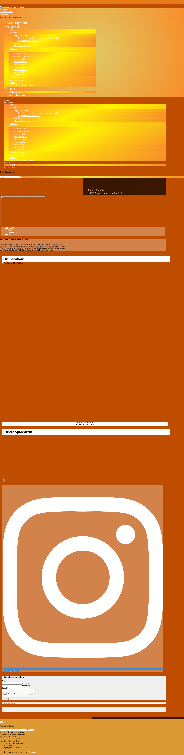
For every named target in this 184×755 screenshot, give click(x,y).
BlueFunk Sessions (22, 46)
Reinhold (8, 230)
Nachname (26, 686)
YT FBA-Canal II (21, 56)
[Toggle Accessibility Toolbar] (1, 722)
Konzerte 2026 (20, 59)
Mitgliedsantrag (16, 80)
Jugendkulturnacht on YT (29, 40)
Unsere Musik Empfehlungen (22, 85)
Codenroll (32, 752)
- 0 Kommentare (11, 232)
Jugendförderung (21, 35)
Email (5, 688)
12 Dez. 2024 (10, 228)
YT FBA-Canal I (21, 54)
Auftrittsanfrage (17, 92)
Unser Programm (16, 23)
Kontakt (9, 88)
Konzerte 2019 (20, 72)
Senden (5, 699)
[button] (22, 477)
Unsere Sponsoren (17, 77)
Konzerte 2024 (20, 64)
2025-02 (100, 189)
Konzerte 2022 (20, 69)
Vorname (25, 683)
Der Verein (11, 27)
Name (5, 681)
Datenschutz (11, 710)
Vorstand (13, 48)
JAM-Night (19, 43)
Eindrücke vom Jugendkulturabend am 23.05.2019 (40, 38)
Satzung (13, 82)
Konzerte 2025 (20, 61)
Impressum (10, 708)
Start (90, 189)
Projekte (13, 33)
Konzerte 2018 (20, 75)
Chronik (13, 51)
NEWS (13, 30)
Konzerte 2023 (20, 67)
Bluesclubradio (14, 95)
